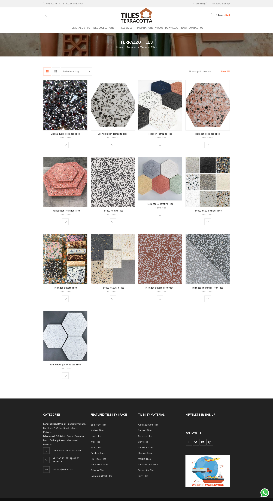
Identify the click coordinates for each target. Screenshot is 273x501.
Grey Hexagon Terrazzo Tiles (112, 134)
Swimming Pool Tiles (101, 476)
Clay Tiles (143, 442)
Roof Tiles (96, 447)
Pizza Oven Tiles (99, 464)
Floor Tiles (96, 436)
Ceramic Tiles (145, 436)
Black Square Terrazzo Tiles (65, 134)
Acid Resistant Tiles (148, 424)
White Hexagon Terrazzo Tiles (65, 364)
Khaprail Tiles (145, 453)
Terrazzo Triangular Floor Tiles (207, 287)
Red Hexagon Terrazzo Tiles (65, 210)
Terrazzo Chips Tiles (112, 210)
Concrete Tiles (145, 447)
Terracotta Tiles (146, 470)
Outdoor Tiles (98, 453)
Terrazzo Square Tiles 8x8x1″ (160, 287)
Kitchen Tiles (97, 430)
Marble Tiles (144, 459)
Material (131, 47)
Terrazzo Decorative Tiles (160, 204)
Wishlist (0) (201, 3)
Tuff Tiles (143, 476)
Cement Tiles (145, 430)
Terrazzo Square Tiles (65, 287)
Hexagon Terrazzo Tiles (160, 134)
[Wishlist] (65, 145)
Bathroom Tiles (99, 424)
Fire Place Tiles (98, 459)
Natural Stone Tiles (148, 464)
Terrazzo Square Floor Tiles (207, 210)
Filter (223, 71)
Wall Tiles (95, 442)
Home (119, 47)
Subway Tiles (97, 470)
